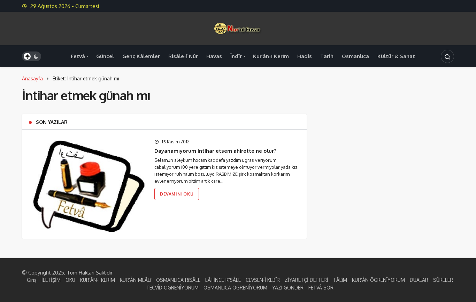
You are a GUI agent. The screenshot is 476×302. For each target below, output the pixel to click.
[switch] (31, 56)
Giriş (32, 280)
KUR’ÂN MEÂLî (135, 280)
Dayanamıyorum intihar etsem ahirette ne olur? (215, 151)
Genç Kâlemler (141, 56)
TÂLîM (340, 280)
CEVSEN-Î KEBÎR (263, 280)
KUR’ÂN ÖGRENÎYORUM (378, 280)
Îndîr (236, 56)
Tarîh (326, 56)
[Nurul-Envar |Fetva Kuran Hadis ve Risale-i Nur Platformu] (238, 28)
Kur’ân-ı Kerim (271, 56)
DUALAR (419, 280)
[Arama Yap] (447, 56)
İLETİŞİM (51, 280)
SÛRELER (443, 280)
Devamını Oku (176, 194)
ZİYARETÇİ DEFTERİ (306, 280)
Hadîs (304, 56)
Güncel (105, 56)
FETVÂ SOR (320, 288)
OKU (70, 280)
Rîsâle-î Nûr (183, 56)
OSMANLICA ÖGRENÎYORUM (235, 288)
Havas (214, 56)
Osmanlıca (355, 56)
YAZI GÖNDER (288, 288)
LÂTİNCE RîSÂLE (223, 280)
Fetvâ (78, 56)
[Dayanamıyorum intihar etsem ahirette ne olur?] (87, 184)
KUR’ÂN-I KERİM (97, 280)
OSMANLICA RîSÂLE (178, 280)
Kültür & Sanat (396, 56)
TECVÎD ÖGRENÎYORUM (172, 288)
